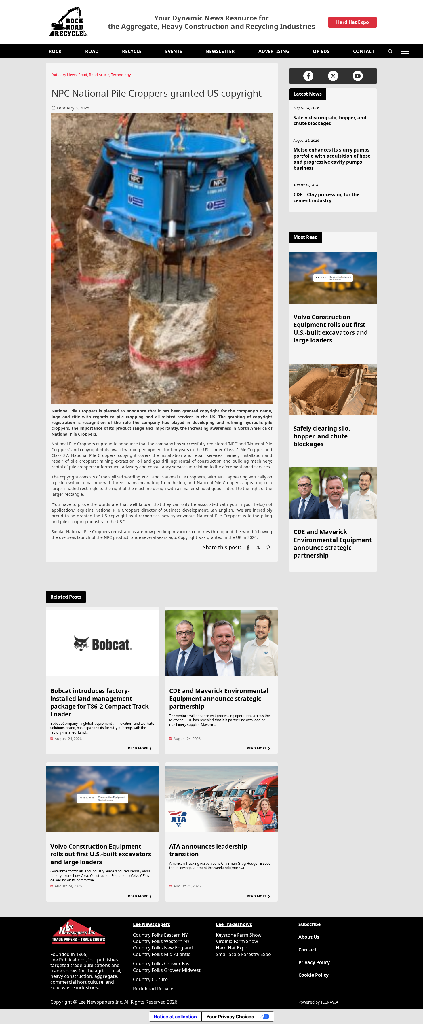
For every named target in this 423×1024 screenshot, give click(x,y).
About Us (308, 937)
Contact (363, 51)
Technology (121, 74)
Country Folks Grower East (162, 963)
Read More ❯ (140, 748)
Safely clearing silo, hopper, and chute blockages (330, 120)
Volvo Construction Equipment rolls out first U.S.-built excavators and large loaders (100, 854)
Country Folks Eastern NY (160, 935)
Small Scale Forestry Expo (243, 954)
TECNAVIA (329, 1002)
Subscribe (309, 924)
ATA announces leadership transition (208, 850)
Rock (55, 51)
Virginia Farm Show (237, 941)
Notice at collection (175, 1016)
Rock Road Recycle (153, 988)
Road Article (99, 74)
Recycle (132, 51)
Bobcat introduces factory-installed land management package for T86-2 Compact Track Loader (99, 702)
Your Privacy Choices (230, 1016)
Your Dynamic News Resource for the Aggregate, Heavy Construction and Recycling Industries (211, 22)
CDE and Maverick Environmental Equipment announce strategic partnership (218, 698)
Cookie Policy (313, 975)
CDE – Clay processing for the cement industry (326, 197)
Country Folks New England (163, 947)
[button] (390, 51)
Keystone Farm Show (239, 935)
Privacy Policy (314, 962)
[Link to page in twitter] (258, 547)
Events (173, 51)
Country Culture (150, 979)
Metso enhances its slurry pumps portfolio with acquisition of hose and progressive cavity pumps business (332, 159)
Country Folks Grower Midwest (167, 970)
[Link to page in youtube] (358, 76)
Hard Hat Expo (352, 22)
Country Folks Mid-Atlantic (161, 954)
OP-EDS (321, 51)
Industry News (64, 74)
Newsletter (220, 51)
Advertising (273, 51)
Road (92, 51)
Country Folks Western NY (161, 941)
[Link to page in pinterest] (268, 547)
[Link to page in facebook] (248, 547)
